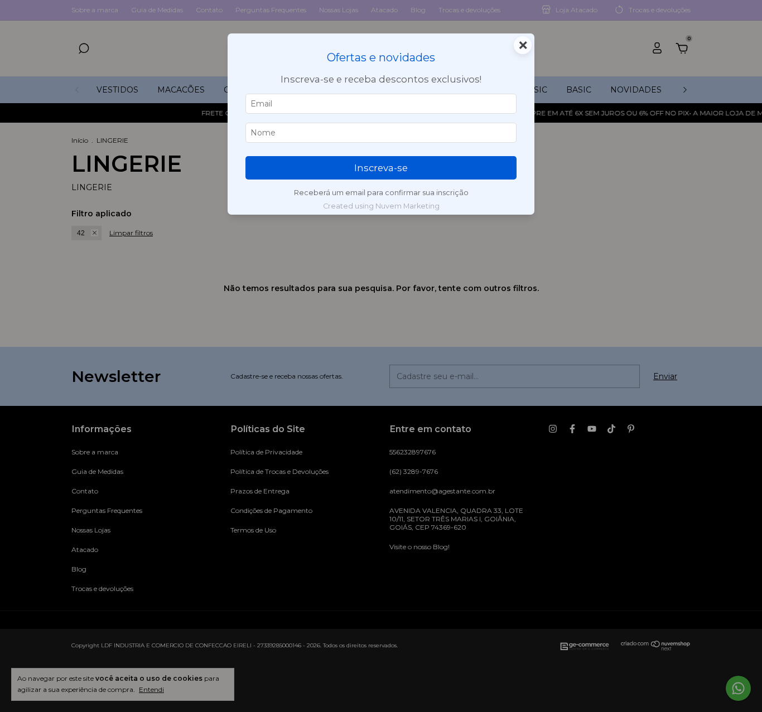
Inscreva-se (381, 167)
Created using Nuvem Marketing (381, 206)
